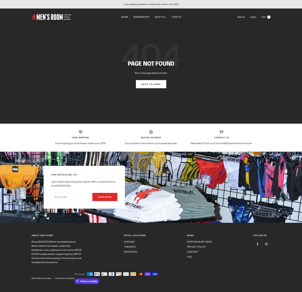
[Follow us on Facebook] (257, 244)
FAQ (189, 256)
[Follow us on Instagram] (266, 244)
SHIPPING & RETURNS (199, 241)
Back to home (151, 84)
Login (253, 16)
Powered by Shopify (65, 278)
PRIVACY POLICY (196, 246)
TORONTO (130, 246)
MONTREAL (131, 251)
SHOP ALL (160, 16)
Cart (265, 16)
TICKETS (176, 16)
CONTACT (192, 251)
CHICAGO (129, 241)
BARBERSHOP (141, 16)
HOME (124, 16)
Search (241, 16)
